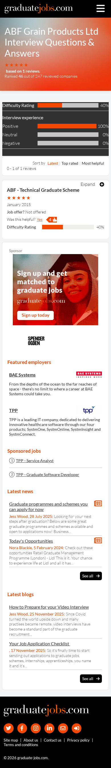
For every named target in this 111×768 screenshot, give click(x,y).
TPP (13, 410)
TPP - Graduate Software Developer (47, 474)
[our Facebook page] (22, 728)
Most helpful (93, 163)
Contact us (52, 740)
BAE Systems (22, 374)
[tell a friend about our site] (63, 728)
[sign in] (77, 728)
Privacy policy (78, 740)
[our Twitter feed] (9, 728)
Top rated (69, 163)
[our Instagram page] (36, 728)
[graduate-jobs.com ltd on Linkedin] (49, 728)
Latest (53, 163)
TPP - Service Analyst (35, 460)
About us (31, 740)
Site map (11, 740)
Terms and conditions (21, 744)
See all (87, 575)
